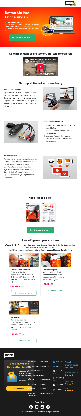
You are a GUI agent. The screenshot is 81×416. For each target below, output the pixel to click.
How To (43, 389)
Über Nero (32, 362)
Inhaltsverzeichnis (46, 393)
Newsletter (32, 384)
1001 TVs (58, 389)
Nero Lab (31, 389)
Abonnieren (19, 389)
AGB (41, 371)
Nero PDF (58, 362)
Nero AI (58, 366)
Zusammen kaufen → (23, 293)
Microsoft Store (57, 372)
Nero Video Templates (32, 394)
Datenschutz (44, 366)
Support (43, 384)
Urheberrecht (45, 380)
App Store (59, 385)
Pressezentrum (33, 366)
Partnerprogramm (34, 375)
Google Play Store (58, 379)
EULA (42, 375)
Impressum (44, 362)
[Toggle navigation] (6, 4)
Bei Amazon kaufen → (22, 37)
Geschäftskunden (34, 371)
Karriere (31, 380)
